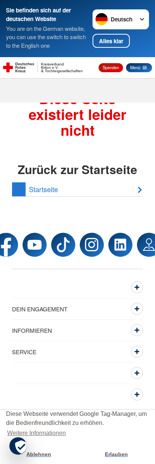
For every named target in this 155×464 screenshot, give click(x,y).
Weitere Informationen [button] (36, 433)
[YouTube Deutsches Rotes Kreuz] (35, 245)
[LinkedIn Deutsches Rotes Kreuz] (120, 245)
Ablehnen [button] (38, 454)
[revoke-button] (18, 446)
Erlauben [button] (116, 454)
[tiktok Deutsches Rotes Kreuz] (63, 245)
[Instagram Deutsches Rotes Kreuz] (92, 245)
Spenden (111, 67)
